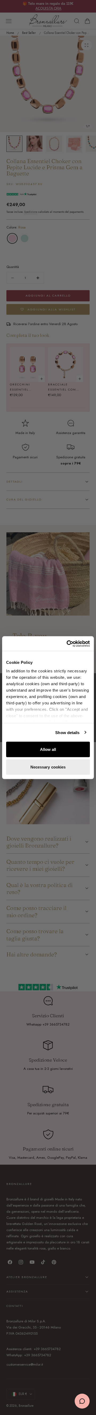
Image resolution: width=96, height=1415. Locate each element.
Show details (67, 732)
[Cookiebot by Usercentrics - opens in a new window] (68, 643)
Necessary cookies (48, 766)
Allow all (48, 749)
